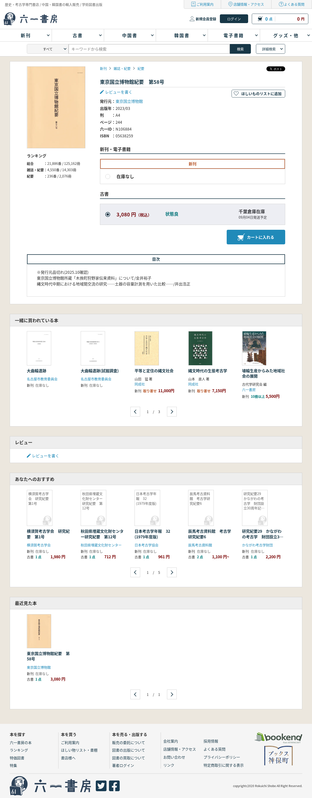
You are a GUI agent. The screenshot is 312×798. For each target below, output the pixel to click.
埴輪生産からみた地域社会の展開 (263, 373)
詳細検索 (269, 48)
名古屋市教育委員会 (42, 378)
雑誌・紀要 (122, 68)
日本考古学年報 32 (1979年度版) (154, 533)
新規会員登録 (206, 18)
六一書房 (249, 389)
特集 (13, 765)
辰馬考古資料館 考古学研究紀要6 (209, 533)
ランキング (19, 750)
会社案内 (170, 741)
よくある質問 (294, 4)
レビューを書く (45, 456)
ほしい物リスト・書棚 (79, 750)
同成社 (140, 383)
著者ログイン (123, 765)
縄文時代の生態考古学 (207, 370)
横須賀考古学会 (39, 544)
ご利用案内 (205, 4)
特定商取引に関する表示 (224, 765)
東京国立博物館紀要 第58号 (48, 656)
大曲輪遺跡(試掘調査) (100, 370)
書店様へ (68, 757)
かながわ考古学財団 (257, 544)
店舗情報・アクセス (249, 4)
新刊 (103, 68)
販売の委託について (128, 742)
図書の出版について (128, 750)
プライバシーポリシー (222, 757)
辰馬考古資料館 (200, 544)
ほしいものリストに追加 (261, 93)
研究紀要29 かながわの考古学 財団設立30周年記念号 (262, 536)
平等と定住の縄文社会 (154, 370)
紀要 (140, 68)
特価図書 (17, 757)
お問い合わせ (174, 757)
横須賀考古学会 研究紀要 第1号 (48, 533)
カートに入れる (260, 237)
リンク (168, 765)
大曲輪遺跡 (36, 370)
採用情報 (211, 741)
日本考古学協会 (146, 544)
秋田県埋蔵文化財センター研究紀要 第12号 (102, 533)
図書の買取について (128, 757)
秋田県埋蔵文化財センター (101, 544)
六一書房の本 (21, 742)
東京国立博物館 (129, 101)
